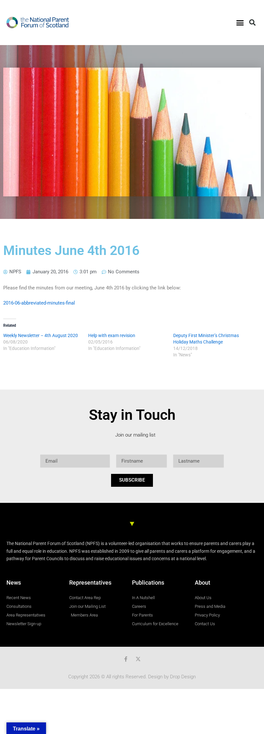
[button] (240, 22)
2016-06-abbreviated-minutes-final (39, 303)
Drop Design (183, 677)
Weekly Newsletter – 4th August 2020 (40, 335)
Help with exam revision (111, 335)
